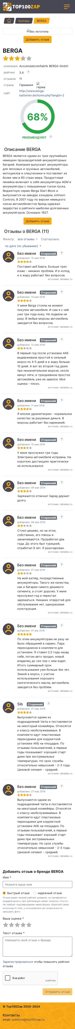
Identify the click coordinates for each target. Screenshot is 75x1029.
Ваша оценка (13, 918)
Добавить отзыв (37, 39)
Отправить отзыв (57, 992)
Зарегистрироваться (18, 962)
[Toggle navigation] (67, 7)
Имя (7, 877)
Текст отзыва (14, 933)
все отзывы (26, 239)
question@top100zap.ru (28, 1019)
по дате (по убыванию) (22, 246)
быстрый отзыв (18, 893)
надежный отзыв (50, 893)
